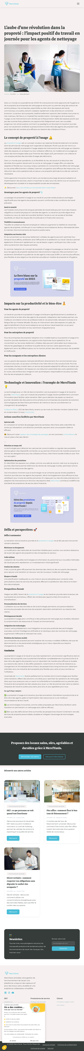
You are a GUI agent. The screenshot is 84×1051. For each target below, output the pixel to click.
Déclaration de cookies (31, 1034)
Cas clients (60, 1005)
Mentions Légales (49, 1045)
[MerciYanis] (11, 3)
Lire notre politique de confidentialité (14, 1034)
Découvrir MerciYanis (54, 757)
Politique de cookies (38, 1048)
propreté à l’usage (13, 143)
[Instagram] (9, 992)
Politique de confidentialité (67, 1045)
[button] (4, 1047)
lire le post (30, 412)
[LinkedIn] (5, 992)
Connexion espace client (65, 1002)
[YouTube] (13, 992)
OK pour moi (34, 1041)
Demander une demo (30, 757)
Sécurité (50, 1048)
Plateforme (8, 1002)
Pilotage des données (38, 1002)
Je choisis (13, 1041)
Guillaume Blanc (11, 410)
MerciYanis (15, 395)
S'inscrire (63, 948)
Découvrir (13, 838)
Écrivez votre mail (58, 939)
